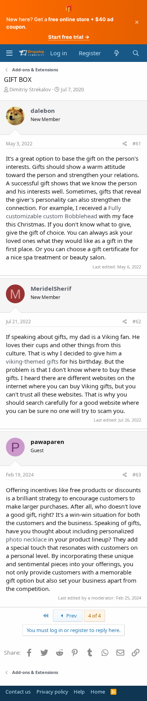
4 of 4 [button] (94, 615)
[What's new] (116, 53)
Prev (71, 615)
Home (98, 691)
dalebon (43, 110)
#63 (136, 474)
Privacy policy (52, 691)
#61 (136, 143)
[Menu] (9, 53)
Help (79, 691)
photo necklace (26, 539)
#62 (136, 321)
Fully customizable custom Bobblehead (63, 212)
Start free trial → (68, 37)
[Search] (135, 53)
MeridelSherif (51, 288)
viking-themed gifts (32, 361)
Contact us (18, 691)
